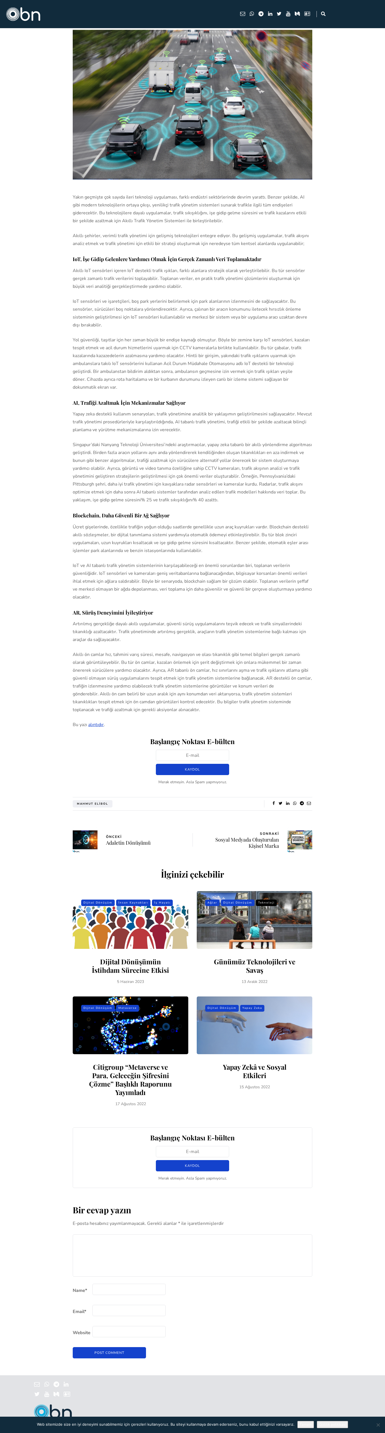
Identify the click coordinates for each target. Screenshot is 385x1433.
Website (81, 1333)
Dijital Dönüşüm (97, 903)
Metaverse (127, 1008)
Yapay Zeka (252, 1008)
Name (80, 1290)
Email (79, 1312)
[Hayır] (378, 1425)
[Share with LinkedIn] (287, 803)
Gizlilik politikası (332, 1424)
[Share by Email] (308, 803)
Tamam (306, 1424)
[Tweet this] (280, 803)
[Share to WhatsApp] (294, 803)
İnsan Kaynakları (133, 903)
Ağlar (212, 903)
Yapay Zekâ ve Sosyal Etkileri (254, 1071)
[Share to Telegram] (301, 803)
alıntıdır (96, 725)
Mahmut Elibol (92, 804)
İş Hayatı (162, 903)
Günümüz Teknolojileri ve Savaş (254, 965)
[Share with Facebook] (273, 803)
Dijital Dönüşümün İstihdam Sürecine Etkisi (130, 965)
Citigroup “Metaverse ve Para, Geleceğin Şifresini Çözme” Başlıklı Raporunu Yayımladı (130, 1079)
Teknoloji (266, 903)
